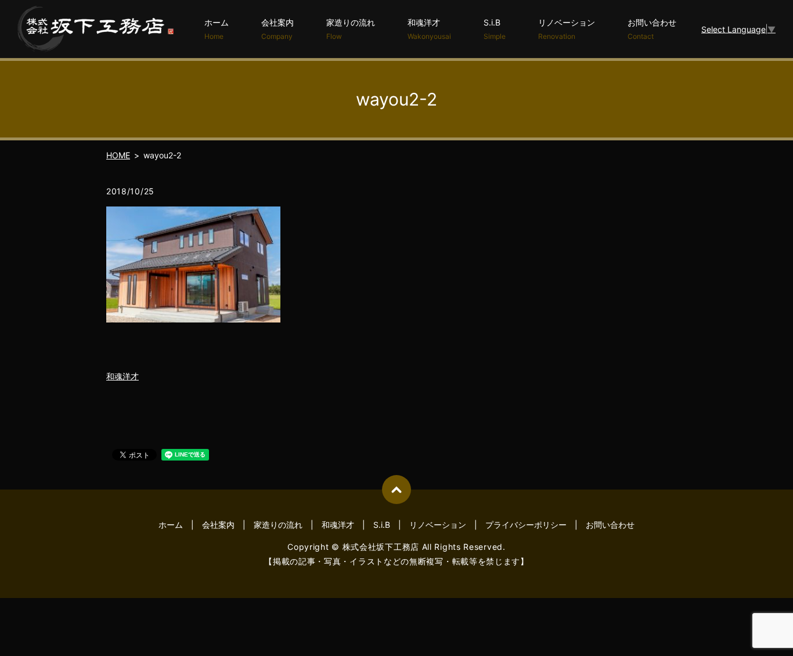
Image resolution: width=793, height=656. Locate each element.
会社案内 (277, 29)
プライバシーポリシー (526, 525)
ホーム (216, 29)
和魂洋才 (429, 29)
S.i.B (495, 29)
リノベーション (566, 29)
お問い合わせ (652, 29)
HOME (118, 155)
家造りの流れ (350, 29)
